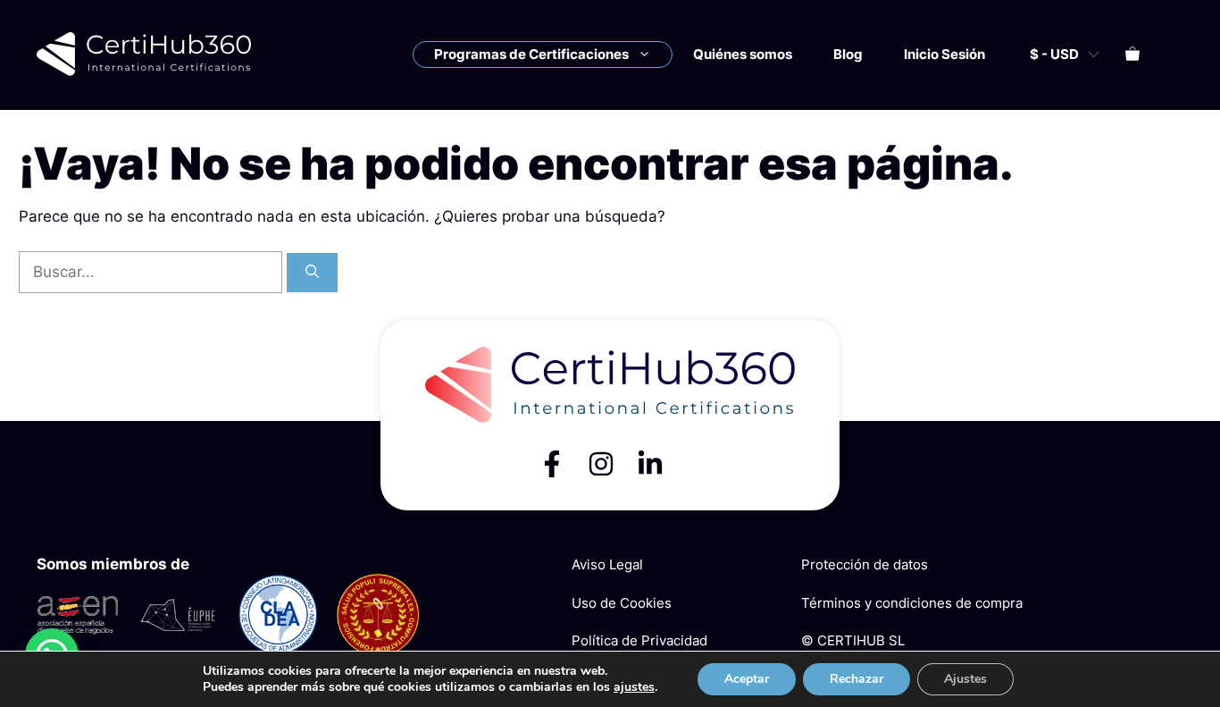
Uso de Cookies (622, 602)
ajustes (634, 687)
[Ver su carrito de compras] (1132, 54)
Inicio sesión (944, 54)
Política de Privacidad (639, 640)
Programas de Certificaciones (531, 54)
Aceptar (746, 678)
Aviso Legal (607, 564)
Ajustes (965, 678)
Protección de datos (864, 564)
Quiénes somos (742, 54)
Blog (848, 54)
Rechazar (856, 678)
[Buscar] (312, 273)
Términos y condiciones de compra (912, 602)
